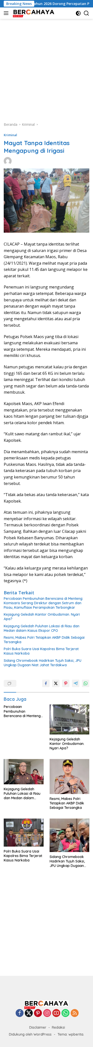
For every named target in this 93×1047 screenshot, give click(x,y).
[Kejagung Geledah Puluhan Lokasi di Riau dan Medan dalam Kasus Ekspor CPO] (24, 771)
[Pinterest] (38, 1013)
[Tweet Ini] (56, 683)
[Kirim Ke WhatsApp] (85, 683)
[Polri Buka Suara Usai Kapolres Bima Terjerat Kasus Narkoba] (24, 833)
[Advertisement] (46, 67)
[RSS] (75, 1013)
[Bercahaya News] (33, 13)
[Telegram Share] (75, 683)
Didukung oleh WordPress (30, 1034)
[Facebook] (20, 1013)
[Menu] (7, 13)
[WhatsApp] (65, 1013)
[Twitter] (29, 1013)
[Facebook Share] (46, 683)
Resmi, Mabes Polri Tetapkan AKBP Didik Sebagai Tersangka (44, 639)
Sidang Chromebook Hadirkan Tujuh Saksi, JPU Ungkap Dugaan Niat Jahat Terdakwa (42, 662)
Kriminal (10, 135)
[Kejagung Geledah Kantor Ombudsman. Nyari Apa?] (70, 719)
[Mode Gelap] (78, 13)
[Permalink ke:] (8, 160)
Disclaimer (37, 1027)
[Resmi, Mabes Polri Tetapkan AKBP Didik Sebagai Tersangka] (70, 776)
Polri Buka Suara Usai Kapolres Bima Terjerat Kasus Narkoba (41, 651)
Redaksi (58, 1027)
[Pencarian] (86, 13)
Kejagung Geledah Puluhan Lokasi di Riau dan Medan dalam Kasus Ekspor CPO (41, 628)
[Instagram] (47, 1013)
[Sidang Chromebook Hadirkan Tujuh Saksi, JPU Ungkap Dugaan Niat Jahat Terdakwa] (70, 835)
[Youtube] (56, 1013)
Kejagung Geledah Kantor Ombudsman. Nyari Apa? (42, 616)
